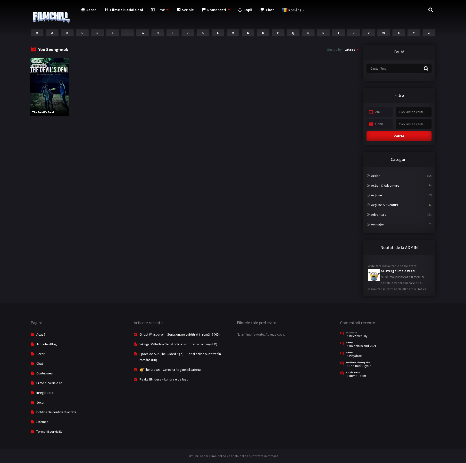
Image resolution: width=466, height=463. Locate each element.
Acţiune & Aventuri (384, 205)
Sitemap (42, 422)
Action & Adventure (385, 185)
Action (375, 176)
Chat (39, 363)
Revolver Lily (358, 336)
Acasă (40, 334)
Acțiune (376, 195)
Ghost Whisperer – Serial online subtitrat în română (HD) (180, 334)
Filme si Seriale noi (49, 383)
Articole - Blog (46, 344)
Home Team (357, 375)
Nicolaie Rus (353, 372)
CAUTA (399, 136)
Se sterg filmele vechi (398, 267)
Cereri (40, 354)
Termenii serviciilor (50, 431)
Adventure (378, 214)
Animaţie (377, 224)
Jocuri (40, 402)
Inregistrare (45, 392)
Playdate (355, 356)
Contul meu (44, 373)
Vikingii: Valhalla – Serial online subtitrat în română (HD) (178, 344)
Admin (349, 342)
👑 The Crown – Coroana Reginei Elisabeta (170, 369)
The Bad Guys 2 (360, 366)
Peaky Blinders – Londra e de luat (164, 379)
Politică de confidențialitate (56, 412)
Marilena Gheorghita (358, 362)
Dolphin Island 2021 (362, 346)
